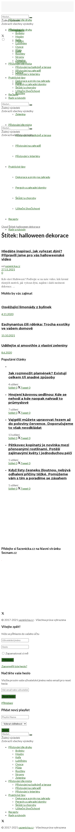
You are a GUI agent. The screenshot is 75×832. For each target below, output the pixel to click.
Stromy (19, 56)
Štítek (12, 226)
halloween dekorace (28, 226)
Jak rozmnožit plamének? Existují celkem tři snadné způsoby (37, 375)
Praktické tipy (16, 77)
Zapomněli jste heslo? (14, 666)
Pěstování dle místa (20, 63)
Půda (18, 50)
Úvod (4, 226)
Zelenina (20, 60)
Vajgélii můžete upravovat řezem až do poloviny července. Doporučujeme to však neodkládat (40, 424)
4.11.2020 (7, 314)
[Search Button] (30, 17)
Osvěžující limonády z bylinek (26, 307)
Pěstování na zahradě (28, 145)
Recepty (13, 94)
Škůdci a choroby (25, 87)
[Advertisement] (37, 185)
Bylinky (19, 33)
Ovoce (19, 46)
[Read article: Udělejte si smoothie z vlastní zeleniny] (37, 338)
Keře (18, 39)
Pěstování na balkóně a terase (33, 67)
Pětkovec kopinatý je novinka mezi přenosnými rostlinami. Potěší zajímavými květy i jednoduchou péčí (40, 449)
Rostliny (20, 93)
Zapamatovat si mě (16, 653)
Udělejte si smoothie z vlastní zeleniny (34, 345)
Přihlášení (7, 703)
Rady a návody (17, 229)
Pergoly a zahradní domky (30, 84)
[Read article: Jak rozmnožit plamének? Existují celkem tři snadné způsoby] (41, 366)
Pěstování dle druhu (20, 19)
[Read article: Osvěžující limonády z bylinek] (37, 300)
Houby (19, 36)
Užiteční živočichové (27, 91)
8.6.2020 (6, 352)
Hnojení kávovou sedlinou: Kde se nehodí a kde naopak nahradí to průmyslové (37, 399)
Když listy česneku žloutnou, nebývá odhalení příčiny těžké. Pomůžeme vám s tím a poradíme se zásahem (39, 474)
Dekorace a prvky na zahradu (32, 80)
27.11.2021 (8, 269)
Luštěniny (21, 43)
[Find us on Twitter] (2, 36)
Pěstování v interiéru (27, 74)
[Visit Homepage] (18, 13)
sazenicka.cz (12, 266)
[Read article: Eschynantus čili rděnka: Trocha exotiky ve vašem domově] (37, 317)
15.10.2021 (8, 335)
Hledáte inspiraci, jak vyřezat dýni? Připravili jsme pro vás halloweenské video (32, 255)
